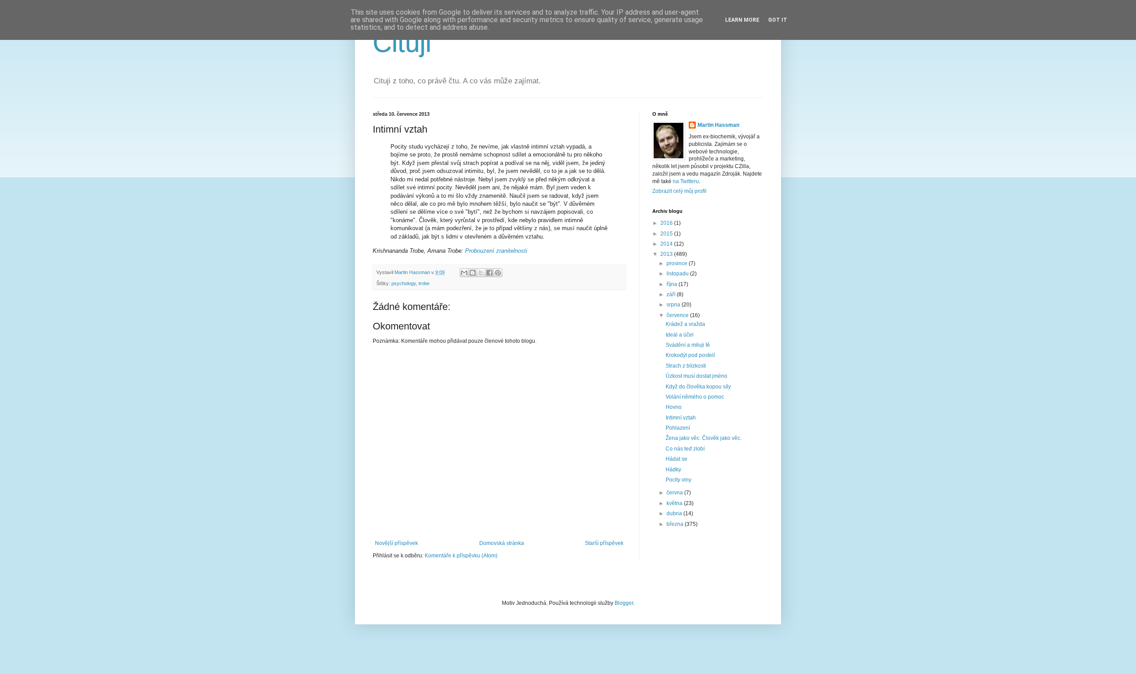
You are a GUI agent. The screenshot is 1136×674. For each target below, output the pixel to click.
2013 (667, 254)
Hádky (673, 469)
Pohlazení (678, 428)
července (678, 315)
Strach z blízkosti (686, 366)
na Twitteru (686, 181)
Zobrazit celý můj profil (679, 191)
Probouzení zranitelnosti (496, 250)
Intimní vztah (681, 418)
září (672, 294)
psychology (403, 283)
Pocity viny (678, 480)
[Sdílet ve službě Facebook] (489, 272)
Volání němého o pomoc (695, 397)
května (675, 503)
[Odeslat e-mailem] (464, 272)
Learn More (742, 20)
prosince (678, 263)
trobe (424, 283)
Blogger (624, 603)
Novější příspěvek (396, 543)
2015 (667, 234)
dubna (675, 513)
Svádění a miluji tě (688, 345)
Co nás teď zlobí (685, 449)
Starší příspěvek (604, 543)
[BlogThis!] (472, 272)
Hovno (674, 407)
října (672, 284)
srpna (674, 305)
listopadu (678, 273)
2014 (667, 244)
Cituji (402, 43)
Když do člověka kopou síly (698, 387)
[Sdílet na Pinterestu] (497, 272)
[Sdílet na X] (481, 272)
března (676, 524)
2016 (667, 223)
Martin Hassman (718, 125)
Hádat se (676, 459)
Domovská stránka (501, 543)
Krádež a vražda (685, 324)
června (675, 493)
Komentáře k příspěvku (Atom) (461, 556)
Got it (777, 20)
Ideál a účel (680, 335)
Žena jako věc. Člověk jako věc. (704, 438)
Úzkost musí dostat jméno (696, 376)
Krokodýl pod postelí (690, 355)
